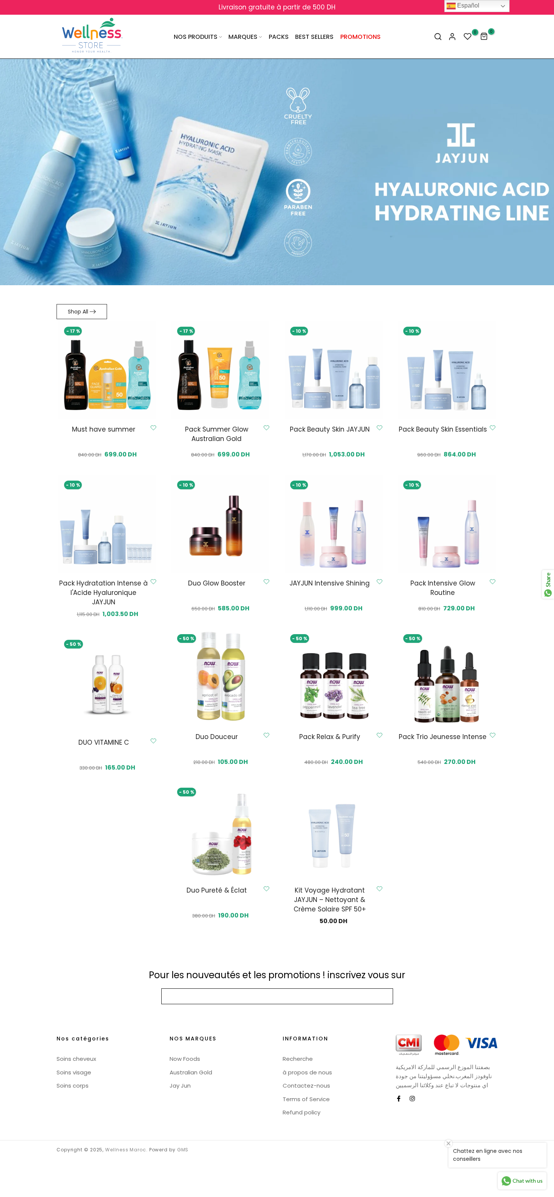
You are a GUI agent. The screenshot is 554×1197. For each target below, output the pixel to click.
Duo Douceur (217, 736)
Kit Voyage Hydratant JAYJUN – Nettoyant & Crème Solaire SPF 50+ (330, 900)
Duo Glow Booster (216, 583)
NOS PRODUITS (195, 36)
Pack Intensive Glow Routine (442, 588)
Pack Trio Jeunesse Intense (443, 736)
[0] (468, 36)
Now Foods (185, 1059)
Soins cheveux (76, 1059)
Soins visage (74, 1072)
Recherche (298, 1059)
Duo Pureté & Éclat (217, 890)
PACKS (279, 36)
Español (467, 5)
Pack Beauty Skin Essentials (443, 429)
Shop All (78, 311)
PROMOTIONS (360, 36)
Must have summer (103, 429)
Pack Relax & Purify (329, 736)
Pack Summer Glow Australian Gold (216, 434)
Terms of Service (306, 1099)
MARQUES (242, 36)
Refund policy (301, 1112)
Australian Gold (191, 1072)
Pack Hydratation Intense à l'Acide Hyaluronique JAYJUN (103, 593)
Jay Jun (180, 1085)
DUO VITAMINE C (103, 742)
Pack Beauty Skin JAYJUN (330, 429)
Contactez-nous (306, 1085)
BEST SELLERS (314, 36)
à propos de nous (307, 1072)
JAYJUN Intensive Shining (329, 583)
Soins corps (73, 1085)
